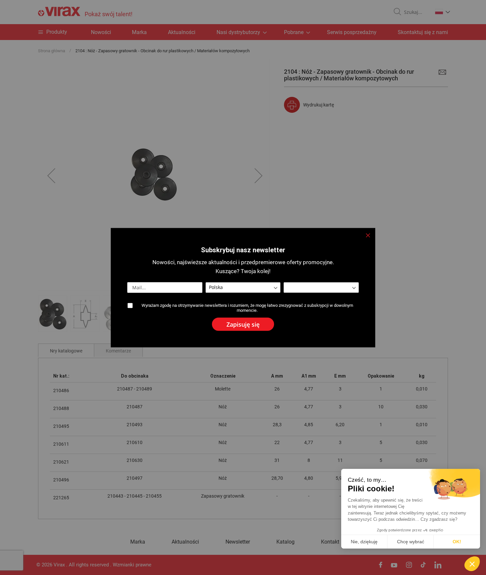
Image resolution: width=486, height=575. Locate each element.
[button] (472, 564)
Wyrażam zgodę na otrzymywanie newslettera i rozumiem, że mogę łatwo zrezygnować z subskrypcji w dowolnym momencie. (247, 307)
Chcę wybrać (410, 541)
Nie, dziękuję (364, 541)
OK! (457, 541)
